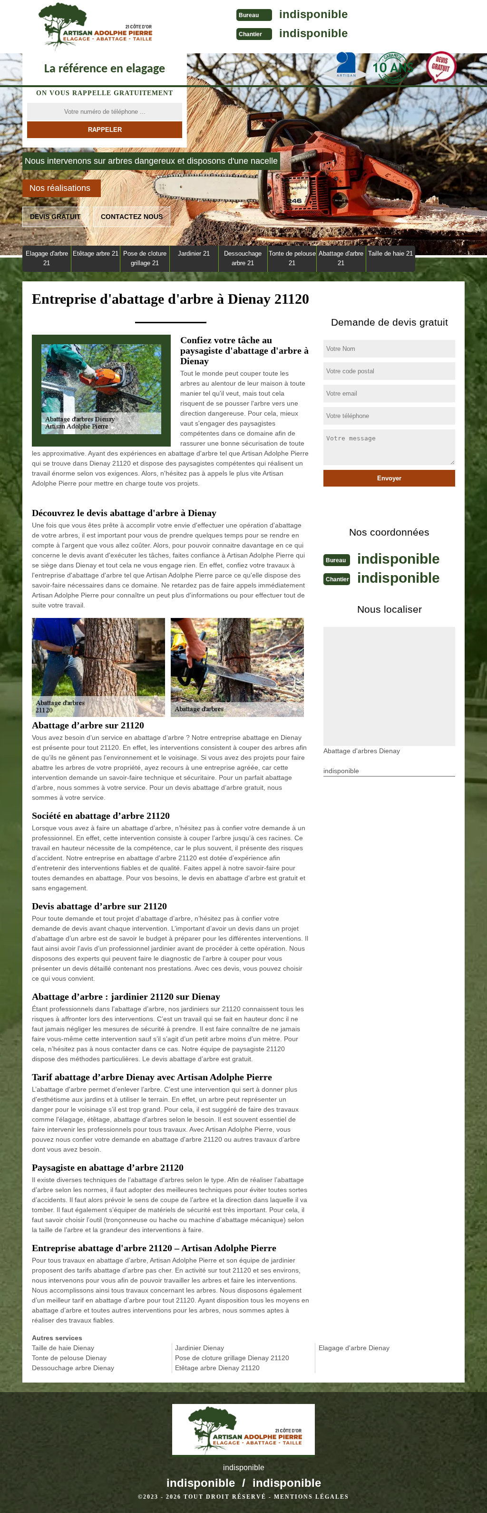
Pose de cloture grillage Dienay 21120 (232, 1358)
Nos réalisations (59, 188)
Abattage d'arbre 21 (341, 258)
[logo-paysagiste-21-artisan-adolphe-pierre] (93, 26)
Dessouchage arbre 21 (243, 258)
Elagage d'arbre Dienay (354, 1348)
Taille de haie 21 (390, 253)
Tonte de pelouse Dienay (69, 1358)
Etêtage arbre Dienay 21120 (217, 1368)
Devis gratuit (55, 216)
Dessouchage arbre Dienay (73, 1368)
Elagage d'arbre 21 (47, 258)
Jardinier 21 (194, 253)
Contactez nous (132, 216)
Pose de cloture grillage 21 (144, 258)
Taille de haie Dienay (63, 1348)
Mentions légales (311, 1496)
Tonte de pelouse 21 (292, 258)
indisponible (313, 14)
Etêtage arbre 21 (95, 253)
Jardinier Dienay (199, 1348)
